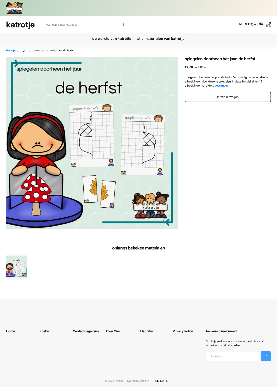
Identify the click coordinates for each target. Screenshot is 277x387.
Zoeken (123, 24)
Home (10, 331)
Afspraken (146, 331)
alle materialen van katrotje (161, 39)
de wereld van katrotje (111, 39)
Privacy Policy (183, 331)
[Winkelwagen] (268, 24)
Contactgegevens (86, 331)
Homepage (12, 50)
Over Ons (113, 331)
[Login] (261, 24)
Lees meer (221, 85)
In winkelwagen (227, 97)
